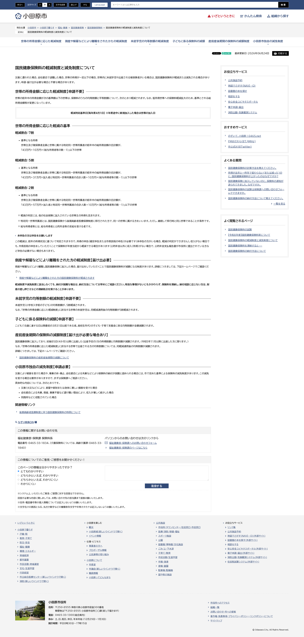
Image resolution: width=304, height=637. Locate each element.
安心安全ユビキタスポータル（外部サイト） (248, 549)
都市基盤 (24, 560)
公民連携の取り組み (99, 554)
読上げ (74, 5)
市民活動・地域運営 (29, 564)
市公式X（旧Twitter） (240, 146)
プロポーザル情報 (98, 550)
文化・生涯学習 (27, 568)
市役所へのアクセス (220, 603)
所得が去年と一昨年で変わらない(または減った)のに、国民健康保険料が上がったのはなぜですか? (255, 174)
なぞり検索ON (26, 422)
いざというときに (26, 523)
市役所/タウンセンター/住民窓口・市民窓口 (179, 527)
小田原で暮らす (47, 28)
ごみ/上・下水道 (166, 549)
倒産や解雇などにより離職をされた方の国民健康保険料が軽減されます (57, 278)
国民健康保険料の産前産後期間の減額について (44, 357)
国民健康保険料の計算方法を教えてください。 (252, 168)
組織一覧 (214, 607)
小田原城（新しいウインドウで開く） (106, 532)
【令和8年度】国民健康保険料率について (249, 235)
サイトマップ (216, 621)
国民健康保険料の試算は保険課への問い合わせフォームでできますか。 (256, 191)
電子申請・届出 (236, 107)
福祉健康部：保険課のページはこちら (128, 447)
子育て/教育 (164, 553)
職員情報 (93, 573)
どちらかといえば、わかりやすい (39, 475)
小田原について (94, 560)
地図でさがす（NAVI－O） (242, 85)
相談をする (234, 96)
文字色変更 (60, 5)
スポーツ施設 (164, 536)
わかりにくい (28, 484)
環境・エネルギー (28, 551)
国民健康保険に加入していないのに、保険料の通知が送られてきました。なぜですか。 (255, 183)
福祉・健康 (62, 28)
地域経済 (24, 555)
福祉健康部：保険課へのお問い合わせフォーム (133, 443)
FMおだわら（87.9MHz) (242, 141)
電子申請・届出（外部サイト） (241, 553)
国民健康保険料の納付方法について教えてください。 (255, 198)
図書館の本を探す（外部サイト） (243, 540)
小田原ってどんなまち (100, 577)
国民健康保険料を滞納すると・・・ (245, 245)
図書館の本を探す (237, 91)
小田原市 (31, 16)
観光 (91, 527)
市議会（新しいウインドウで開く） (104, 569)
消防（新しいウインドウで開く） (34, 581)
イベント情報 (95, 536)
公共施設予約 (235, 80)
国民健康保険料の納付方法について (247, 251)
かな (83, 5)
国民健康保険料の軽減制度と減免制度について (253, 240)
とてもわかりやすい (32, 471)
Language (100, 5)
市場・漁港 (163, 562)
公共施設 (160, 523)
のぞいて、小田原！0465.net (244, 136)
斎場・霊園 (163, 566)
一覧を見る (279, 203)
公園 (160, 540)
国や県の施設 (165, 575)
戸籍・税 (24, 534)
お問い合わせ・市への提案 (223, 612)
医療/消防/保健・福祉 (169, 532)
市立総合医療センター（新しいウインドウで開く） (43, 577)
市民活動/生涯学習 (167, 557)
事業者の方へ (95, 546)
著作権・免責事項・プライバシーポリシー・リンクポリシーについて (241, 616)
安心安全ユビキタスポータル (243, 102)
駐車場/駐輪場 (165, 570)
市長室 (92, 565)
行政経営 (24, 573)
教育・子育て (26, 538)
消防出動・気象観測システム (242, 112)
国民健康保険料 (94, 28)
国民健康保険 (77, 28)
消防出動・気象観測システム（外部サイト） (247, 557)
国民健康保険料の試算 (240, 229)
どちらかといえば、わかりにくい (39, 479)
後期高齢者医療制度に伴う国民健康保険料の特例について (50, 412)
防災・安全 (25, 542)
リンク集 (232, 527)
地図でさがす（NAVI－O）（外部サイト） (246, 536)
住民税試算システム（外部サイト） (243, 562)
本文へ (20, 5)
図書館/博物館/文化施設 (170, 544)
